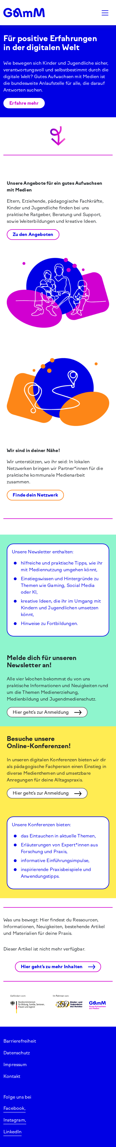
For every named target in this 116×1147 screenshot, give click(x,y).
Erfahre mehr (24, 103)
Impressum (15, 1064)
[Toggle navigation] (105, 12)
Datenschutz (16, 1052)
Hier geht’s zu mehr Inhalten (52, 966)
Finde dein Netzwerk (35, 495)
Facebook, (14, 1108)
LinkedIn (12, 1131)
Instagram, (14, 1120)
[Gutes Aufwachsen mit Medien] (31, 12)
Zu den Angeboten (33, 234)
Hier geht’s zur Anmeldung (41, 712)
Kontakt (11, 1076)
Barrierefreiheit (19, 1041)
